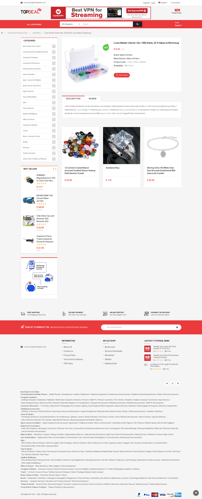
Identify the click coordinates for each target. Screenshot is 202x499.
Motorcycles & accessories (130, 437)
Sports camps (97, 472)
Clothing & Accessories (17, 33)
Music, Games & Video (31, 136)
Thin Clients (118, 400)
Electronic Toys (78, 451)
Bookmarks (32, 478)
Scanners (109, 400)
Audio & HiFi (54, 406)
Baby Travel (168, 434)
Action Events (41, 484)
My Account (110, 347)
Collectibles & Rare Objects (122, 423)
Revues (132, 484)
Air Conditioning (63, 417)
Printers (101, 400)
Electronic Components (167, 406)
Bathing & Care (140, 434)
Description (73, 98)
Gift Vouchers (136, 443)
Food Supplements (77, 460)
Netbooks (50, 400)
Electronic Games (47, 475)
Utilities (136, 469)
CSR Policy (68, 363)
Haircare (60, 428)
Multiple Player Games (110, 451)
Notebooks (42, 400)
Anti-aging (42, 428)
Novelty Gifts (147, 443)
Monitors (77, 400)
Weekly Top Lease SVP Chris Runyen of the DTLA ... (164, 347)
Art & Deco (103, 417)
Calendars (42, 478)
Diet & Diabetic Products (60, 460)
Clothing (24, 411)
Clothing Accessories (136, 411)
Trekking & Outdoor (86, 423)
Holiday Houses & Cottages (59, 472)
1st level (31, 472)
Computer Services (37, 481)
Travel (25, 131)
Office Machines (41, 466)
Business (41, 469)
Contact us (68, 351)
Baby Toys (110, 434)
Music (58, 475)
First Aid (104, 460)
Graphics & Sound (140, 400)
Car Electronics (72, 437)
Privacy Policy (69, 355)
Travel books (173, 478)
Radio (159, 394)
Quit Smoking (131, 460)
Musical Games (126, 451)
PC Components (83, 403)
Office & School (28, 119)
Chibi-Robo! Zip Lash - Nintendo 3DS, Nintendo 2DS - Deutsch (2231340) (46, 219)
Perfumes (166, 428)
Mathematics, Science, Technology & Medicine (129, 478)
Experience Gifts (115, 443)
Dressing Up (51, 451)
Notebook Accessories (135, 403)
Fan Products (139, 423)
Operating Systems (97, 469)
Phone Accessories (170, 394)
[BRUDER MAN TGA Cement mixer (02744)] (29, 200)
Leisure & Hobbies (81, 469)
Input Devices (163, 400)
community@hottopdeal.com (35, 347)
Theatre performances (157, 484)
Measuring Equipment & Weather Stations (86, 420)
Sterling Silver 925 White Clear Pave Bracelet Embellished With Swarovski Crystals (161, 170)
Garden (48, 420)
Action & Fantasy (27, 451)
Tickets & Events (29, 153)
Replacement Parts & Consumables (51, 437)
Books (25, 142)
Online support (117, 312)
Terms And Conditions (73, 359)
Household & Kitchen (47, 417)
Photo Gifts (41, 446)
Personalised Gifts (28, 446)
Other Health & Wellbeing (30, 463)
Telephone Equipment (98, 394)
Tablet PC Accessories (154, 403)
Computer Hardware (30, 57)
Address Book (111, 363)
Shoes (124, 411)
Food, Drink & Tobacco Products (35, 159)
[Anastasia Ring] (121, 145)
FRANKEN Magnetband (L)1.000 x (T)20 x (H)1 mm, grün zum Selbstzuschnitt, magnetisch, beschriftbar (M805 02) (46, 178)
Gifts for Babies (66, 443)
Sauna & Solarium (158, 417)
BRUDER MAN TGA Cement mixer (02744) (45, 198)
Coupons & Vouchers (80, 484)
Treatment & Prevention (170, 460)
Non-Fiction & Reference (157, 478)
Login (153, 3)
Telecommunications (79, 481)
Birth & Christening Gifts (124, 434)
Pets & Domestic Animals (31, 420)
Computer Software (30, 125)
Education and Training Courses (58, 481)
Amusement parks (55, 484)
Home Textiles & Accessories (126, 417)
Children (112, 460)
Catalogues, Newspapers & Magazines (61, 478)
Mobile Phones (54, 394)
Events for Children (103, 484)
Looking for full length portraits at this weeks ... (164, 365)
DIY (43, 420)
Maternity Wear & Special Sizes (109, 411)
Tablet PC (93, 400)
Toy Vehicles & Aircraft (29, 454)
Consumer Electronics (31, 63)
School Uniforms (44, 411)
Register (146, 3)
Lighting (73, 417)
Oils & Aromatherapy (128, 428)
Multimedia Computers (64, 400)
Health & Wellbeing (30, 114)
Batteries (132, 406)
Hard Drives (152, 400)
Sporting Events (142, 484)
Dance (91, 484)
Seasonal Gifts (52, 446)
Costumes (33, 411)
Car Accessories (112, 437)
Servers (85, 400)
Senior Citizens (144, 417)
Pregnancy (120, 460)
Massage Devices (93, 460)
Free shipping (33, 312)
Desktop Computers (28, 400)
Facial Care (52, 428)
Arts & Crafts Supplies (165, 423)
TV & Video (45, 406)
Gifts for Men (26, 443)
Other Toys (44, 454)
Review (92, 98)
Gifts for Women (38, 443)
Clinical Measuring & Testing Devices (35, 460)
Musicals (123, 484)
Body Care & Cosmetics (32, 86)
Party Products (138, 451)
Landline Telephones (81, 394)
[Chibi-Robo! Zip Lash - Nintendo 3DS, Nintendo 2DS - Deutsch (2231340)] (29, 220)
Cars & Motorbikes (30, 97)
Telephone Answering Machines (144, 394)
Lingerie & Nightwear (88, 411)
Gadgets (126, 443)
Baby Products (28, 91)
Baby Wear (38, 434)
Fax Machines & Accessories (119, 394)
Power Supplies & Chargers (147, 406)
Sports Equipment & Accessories (55, 423)
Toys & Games (28, 108)
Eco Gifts (104, 443)
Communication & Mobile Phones (35, 52)
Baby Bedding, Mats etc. (74, 434)
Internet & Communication (64, 469)
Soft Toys (176, 451)
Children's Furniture (155, 434)
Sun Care (68, 428)
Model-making (150, 423)
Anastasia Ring (112, 168)
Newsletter (109, 355)
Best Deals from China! (32, 46)
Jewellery (36, 33)
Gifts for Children (79, 443)
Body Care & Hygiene (29, 428)
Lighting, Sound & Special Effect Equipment (97, 406)
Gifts (24, 103)
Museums (115, 484)
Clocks (111, 417)
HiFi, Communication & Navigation (92, 437)
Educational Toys (64, 451)
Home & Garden (29, 74)
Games (49, 469)
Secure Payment (75, 312)
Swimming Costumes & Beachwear (65, 411)
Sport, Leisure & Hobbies (32, 80)
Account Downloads (113, 351)
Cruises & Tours (41, 472)
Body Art (174, 428)
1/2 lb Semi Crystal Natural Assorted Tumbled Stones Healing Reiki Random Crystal (80, 170)
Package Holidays (84, 472)
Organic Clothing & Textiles (53, 434)
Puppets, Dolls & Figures (155, 451)
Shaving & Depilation (145, 428)
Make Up (158, 428)
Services (26, 148)
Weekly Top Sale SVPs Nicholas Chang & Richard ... (166, 356)
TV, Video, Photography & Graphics (119, 469)
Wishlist (108, 359)
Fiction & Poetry (83, 478)
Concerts (66, 484)
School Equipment (68, 466)
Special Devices (121, 406)
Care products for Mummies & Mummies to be (91, 428)
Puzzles (168, 451)
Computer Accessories (99, 403)
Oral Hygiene (115, 428)
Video (64, 475)
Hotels (73, 472)
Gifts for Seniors (93, 443)
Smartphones (67, 394)
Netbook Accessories (117, 403)
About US (68, 347)
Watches (158, 411)
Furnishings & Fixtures (29, 417)
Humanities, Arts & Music (100, 478)
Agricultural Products (61, 420)
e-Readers (128, 400)
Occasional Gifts (160, 443)
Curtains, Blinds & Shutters (88, 417)
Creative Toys (40, 451)
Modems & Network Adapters (64, 403)
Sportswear (73, 423)
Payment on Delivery (160, 312)
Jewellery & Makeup (92, 451)
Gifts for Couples (52, 443)
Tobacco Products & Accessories (61, 487)
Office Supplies (54, 466)
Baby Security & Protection (95, 434)
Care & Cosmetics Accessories (33, 431)
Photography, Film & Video (70, 406)
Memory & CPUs (46, 403)
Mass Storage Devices (29, 403)
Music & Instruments (102, 423)
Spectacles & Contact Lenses (148, 460)
